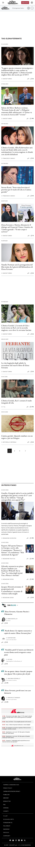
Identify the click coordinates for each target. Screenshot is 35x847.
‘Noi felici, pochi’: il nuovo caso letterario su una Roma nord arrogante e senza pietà (18, 652)
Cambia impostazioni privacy (11, 791)
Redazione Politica (8, 558)
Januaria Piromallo (13, 678)
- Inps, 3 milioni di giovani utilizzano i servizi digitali (16, 724)
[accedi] (32, 2)
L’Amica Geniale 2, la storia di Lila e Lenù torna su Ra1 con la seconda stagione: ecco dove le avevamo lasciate (16, 327)
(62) (33, 579)
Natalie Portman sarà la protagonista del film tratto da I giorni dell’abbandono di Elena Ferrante (17, 267)
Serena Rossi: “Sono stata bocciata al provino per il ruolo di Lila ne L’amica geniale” (16, 189)
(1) (33, 235)
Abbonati (25, 2)
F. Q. (3, 407)
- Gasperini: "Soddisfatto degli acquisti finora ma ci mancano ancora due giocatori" (16, 741)
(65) (7, 702)
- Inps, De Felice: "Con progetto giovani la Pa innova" (16, 721)
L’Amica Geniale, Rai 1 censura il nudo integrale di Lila (16, 401)
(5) (33, 273)
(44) (33, 118)
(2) (33, 334)
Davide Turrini (6, 78)
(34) (7, 682)
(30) (33, 406)
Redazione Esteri (7, 579)
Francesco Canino (8, 158)
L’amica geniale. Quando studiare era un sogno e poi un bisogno (17, 437)
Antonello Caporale (8, 442)
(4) (7, 623)
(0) (33, 78)
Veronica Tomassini (13, 697)
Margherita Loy (12, 618)
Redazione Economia (8, 538)
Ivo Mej (9, 659)
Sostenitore (11, 638)
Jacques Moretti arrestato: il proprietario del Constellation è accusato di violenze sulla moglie (12, 590)
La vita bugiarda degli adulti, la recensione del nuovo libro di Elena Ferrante (15, 365)
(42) (33, 538)
